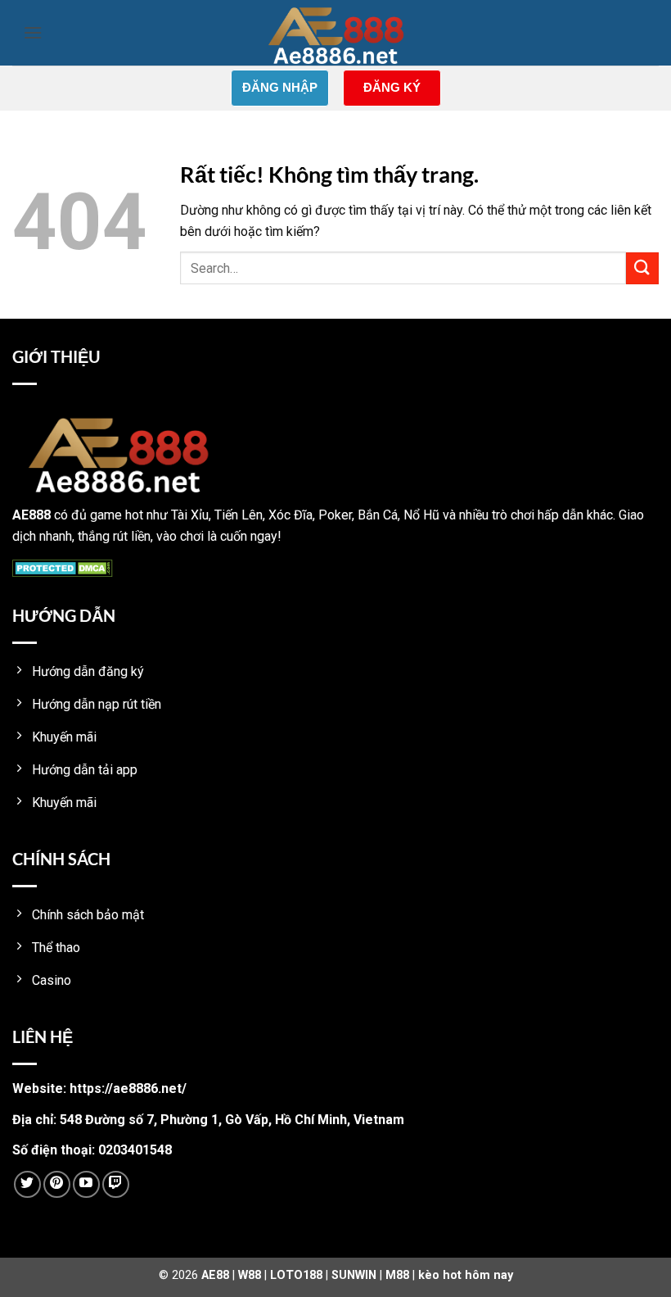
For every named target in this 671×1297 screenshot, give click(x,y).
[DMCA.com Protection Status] (62, 566)
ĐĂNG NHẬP (279, 87)
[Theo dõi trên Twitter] (27, 1184)
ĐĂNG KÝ (392, 87)
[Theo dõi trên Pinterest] (56, 1184)
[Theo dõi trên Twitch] (115, 1184)
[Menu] (33, 32)
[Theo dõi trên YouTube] (86, 1184)
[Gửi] (642, 268)
